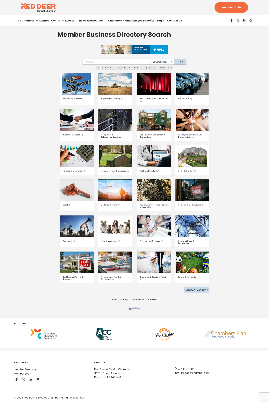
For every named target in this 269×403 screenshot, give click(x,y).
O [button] (140, 68)
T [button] (154, 68)
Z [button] (171, 68)
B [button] (105, 68)
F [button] (116, 68)
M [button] (134, 68)
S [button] (151, 68)
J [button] (126, 68)
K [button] (129, 68)
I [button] (124, 68)
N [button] (137, 68)
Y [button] (168, 68)
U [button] (157, 68)
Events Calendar (137, 299)
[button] (196, 290)
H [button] (122, 68)
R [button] (149, 68)
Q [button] (146, 68)
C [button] (108, 68)
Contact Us (174, 20)
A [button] (102, 68)
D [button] (110, 68)
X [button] (165, 68)
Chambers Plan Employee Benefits (131, 20)
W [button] (163, 68)
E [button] (113, 68)
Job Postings (151, 299)
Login (160, 20)
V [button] (160, 68)
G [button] (119, 68)
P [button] (143, 68)
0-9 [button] (98, 68)
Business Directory (120, 299)
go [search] (181, 61)
